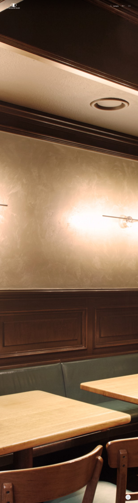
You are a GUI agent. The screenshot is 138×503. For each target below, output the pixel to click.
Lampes (116, 6)
